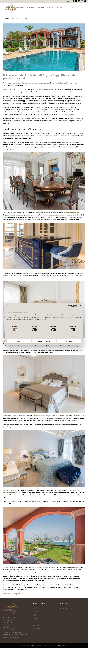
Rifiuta (19, 341)
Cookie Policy (36, 628)
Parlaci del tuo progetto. (11, 594)
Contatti (35, 622)
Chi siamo (35, 611)
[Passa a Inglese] (26, 18)
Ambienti (35, 615)
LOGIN (68, 1)
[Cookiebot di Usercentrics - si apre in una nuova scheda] (69, 305)
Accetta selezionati (44, 341)
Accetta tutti (69, 341)
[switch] (34, 329)
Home (34, 608)
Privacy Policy (36, 625)
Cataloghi (35, 618)
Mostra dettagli (73, 336)
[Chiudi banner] (80, 305)
